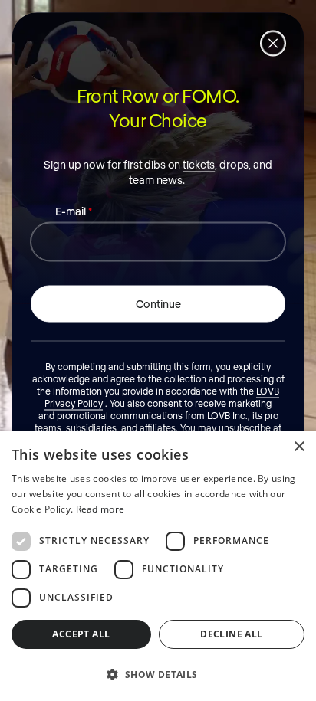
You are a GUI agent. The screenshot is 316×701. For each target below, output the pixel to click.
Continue (158, 303)
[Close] (273, 43)
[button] (158, 674)
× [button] (298, 447)
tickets (199, 163)
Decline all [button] (231, 633)
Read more (100, 509)
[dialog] (158, 566)
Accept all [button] (81, 633)
